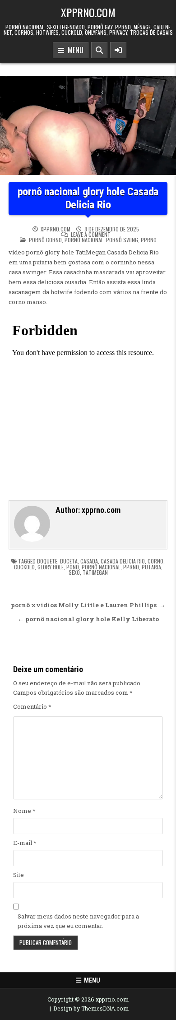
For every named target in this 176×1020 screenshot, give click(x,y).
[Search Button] (99, 50)
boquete (47, 561)
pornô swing (122, 240)
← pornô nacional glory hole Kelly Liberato (88, 619)
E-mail (25, 843)
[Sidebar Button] (118, 50)
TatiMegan (95, 572)
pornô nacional (84, 240)
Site (18, 875)
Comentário (32, 706)
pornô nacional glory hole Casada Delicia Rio (88, 198)
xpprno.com (88, 12)
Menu (73, 50)
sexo (74, 572)
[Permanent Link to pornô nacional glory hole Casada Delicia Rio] (88, 125)
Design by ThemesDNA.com (91, 1008)
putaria (151, 567)
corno (155, 561)
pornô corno (45, 240)
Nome (24, 811)
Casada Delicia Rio (123, 561)
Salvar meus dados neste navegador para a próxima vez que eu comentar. (78, 921)
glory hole (50, 567)
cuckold (24, 567)
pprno (149, 240)
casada (89, 561)
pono (72, 567)
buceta (69, 561)
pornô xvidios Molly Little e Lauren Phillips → (88, 605)
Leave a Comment (91, 234)
